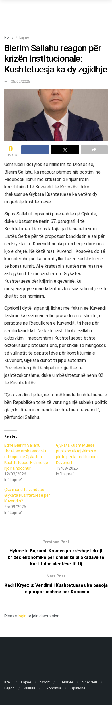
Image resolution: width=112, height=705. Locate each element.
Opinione (77, 688)
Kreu (8, 682)
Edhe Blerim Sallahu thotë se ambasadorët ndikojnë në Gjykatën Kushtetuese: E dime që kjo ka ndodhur (26, 457)
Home (8, 38)
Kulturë (29, 688)
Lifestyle (66, 682)
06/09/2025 (20, 81)
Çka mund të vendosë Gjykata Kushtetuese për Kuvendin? (27, 495)
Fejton (9, 688)
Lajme (24, 38)
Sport (45, 682)
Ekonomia (53, 688)
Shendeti (89, 682)
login (22, 616)
